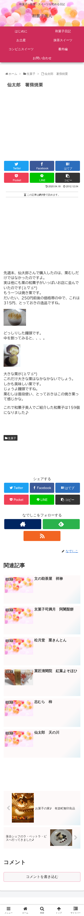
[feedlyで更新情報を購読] (61, 524)
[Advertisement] (42, 123)
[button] (76, 585)
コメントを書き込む (42, 877)
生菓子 (11, 438)
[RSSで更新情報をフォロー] (42, 536)
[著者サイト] (22, 524)
